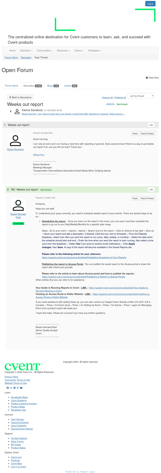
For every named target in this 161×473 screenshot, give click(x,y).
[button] (26, 50)
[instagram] (18, 387)
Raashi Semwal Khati (18, 215)
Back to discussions (21, 97)
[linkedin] (14, 387)
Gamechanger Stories (22, 428)
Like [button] (151, 124)
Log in (150, 3)
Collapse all (120, 97)
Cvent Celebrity (18, 425)
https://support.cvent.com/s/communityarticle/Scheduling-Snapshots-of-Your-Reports (84, 257)
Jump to (117, 103)
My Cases (16, 444)
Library (70, 85)
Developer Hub (18, 409)
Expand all (107, 97)
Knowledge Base (19, 397)
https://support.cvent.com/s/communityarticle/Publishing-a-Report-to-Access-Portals (83, 276)
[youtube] (21, 387)
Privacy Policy (11, 376)
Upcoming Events (19, 422)
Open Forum (17, 441)
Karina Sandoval (15, 149)
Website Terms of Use (16, 383)
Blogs (52, 85)
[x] (11, 387)
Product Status (18, 447)
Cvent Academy (19, 400)
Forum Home (11, 57)
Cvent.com (16, 457)
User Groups (17, 419)
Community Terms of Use (17, 379)
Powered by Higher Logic (81, 471)
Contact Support (19, 438)
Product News (18, 406)
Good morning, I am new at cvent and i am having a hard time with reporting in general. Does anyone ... (73, 113)
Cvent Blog (16, 463)
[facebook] (7, 387)
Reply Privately (147, 133)
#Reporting (38, 154)
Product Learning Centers (24, 403)
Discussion (26, 57)
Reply (135, 133)
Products (15, 460)
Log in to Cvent (18, 466)
